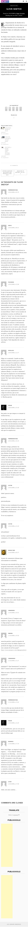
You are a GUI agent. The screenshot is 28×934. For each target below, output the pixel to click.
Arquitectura (14, 5)
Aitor (9, 781)
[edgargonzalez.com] (5, 1)
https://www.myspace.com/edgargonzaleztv (13, 650)
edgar (10, 405)
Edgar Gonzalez (20, 13)
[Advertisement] (7, 845)
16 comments (14, 165)
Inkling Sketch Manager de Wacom (8, 129)
